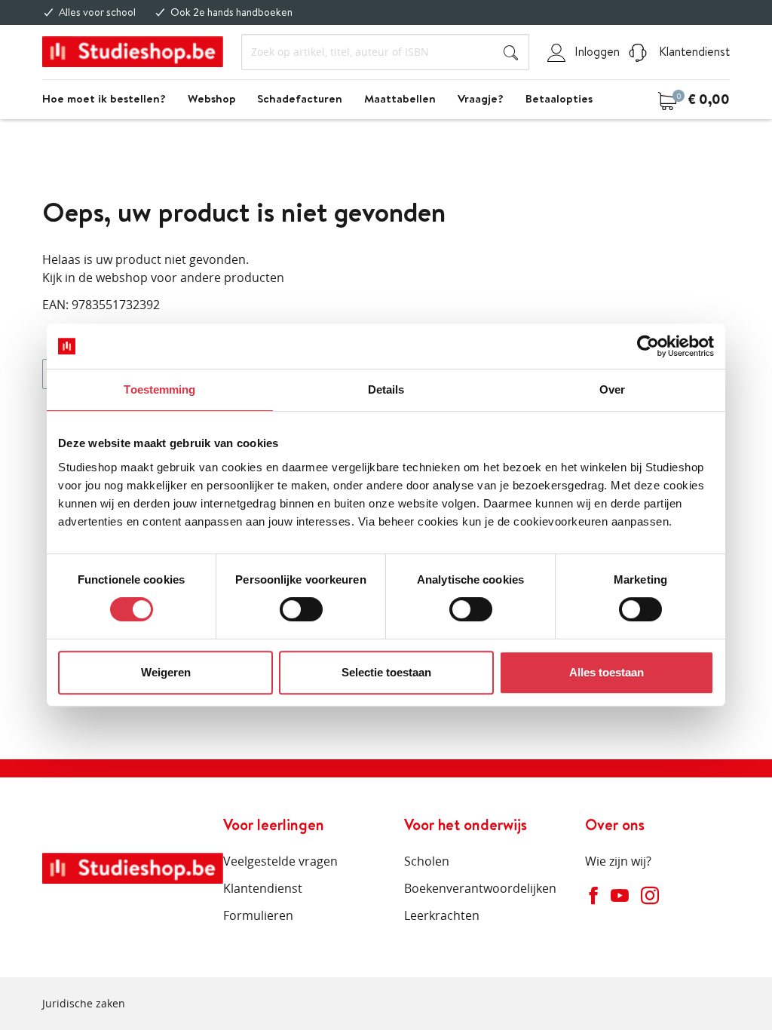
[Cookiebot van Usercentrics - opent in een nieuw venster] (648, 346)
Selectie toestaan (386, 672)
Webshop (212, 98)
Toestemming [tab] (159, 389)
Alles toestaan (606, 672)
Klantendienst (693, 51)
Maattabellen (400, 98)
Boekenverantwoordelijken (480, 888)
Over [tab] (612, 389)
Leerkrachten (441, 915)
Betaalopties (559, 98)
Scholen (426, 861)
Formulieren (258, 915)
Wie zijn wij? (618, 861)
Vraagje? (481, 98)
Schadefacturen (299, 98)
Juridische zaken (83, 1003)
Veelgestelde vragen (280, 861)
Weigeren (166, 672)
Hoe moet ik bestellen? (104, 98)
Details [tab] (386, 389)
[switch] (301, 609)
